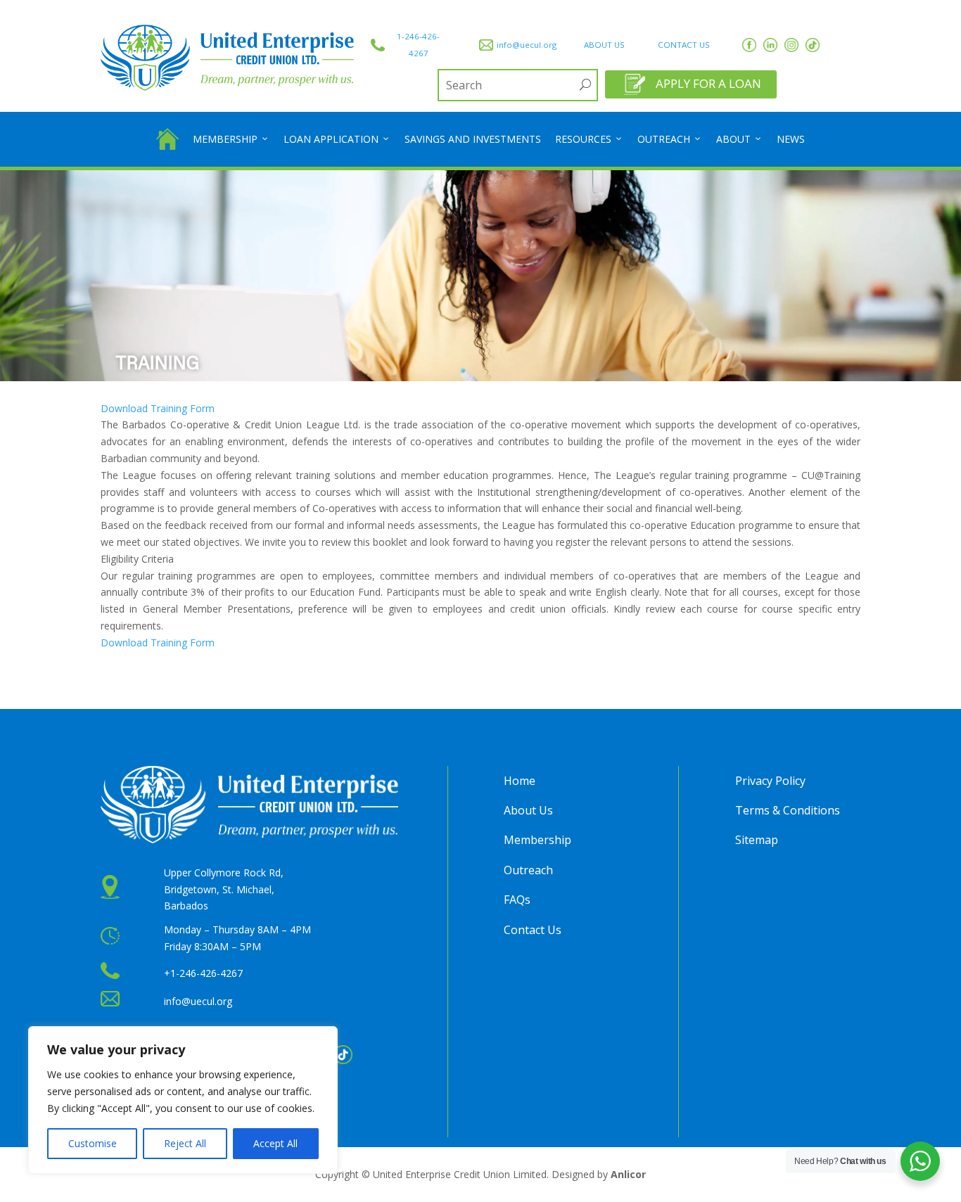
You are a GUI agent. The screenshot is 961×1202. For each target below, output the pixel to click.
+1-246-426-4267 (203, 973)
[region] (183, 1100)
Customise (92, 1143)
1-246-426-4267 (418, 44)
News (791, 139)
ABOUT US (604, 44)
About (733, 139)
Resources (583, 139)
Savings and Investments (473, 139)
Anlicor (628, 1174)
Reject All (185, 1143)
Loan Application (331, 139)
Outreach (663, 139)
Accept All (275, 1143)
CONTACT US (684, 44)
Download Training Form (158, 408)
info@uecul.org (526, 44)
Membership (225, 139)
